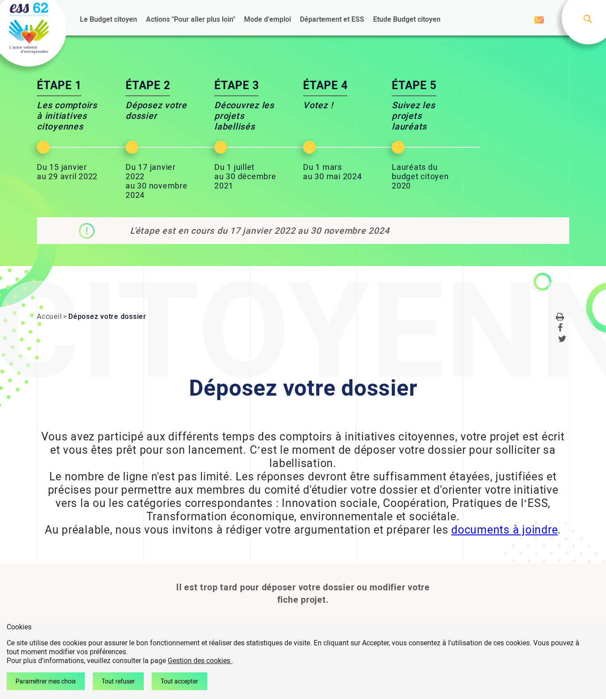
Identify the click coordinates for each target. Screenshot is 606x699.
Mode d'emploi (267, 19)
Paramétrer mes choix (46, 681)
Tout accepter (179, 681)
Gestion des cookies (200, 660)
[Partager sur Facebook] (560, 329)
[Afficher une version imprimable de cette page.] (560, 318)
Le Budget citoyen (108, 19)
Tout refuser (118, 681)
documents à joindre (504, 529)
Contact (539, 19)
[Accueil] (29, 29)
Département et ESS (332, 19)
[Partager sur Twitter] (562, 340)
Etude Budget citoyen (407, 19)
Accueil (49, 316)
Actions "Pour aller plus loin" (190, 19)
